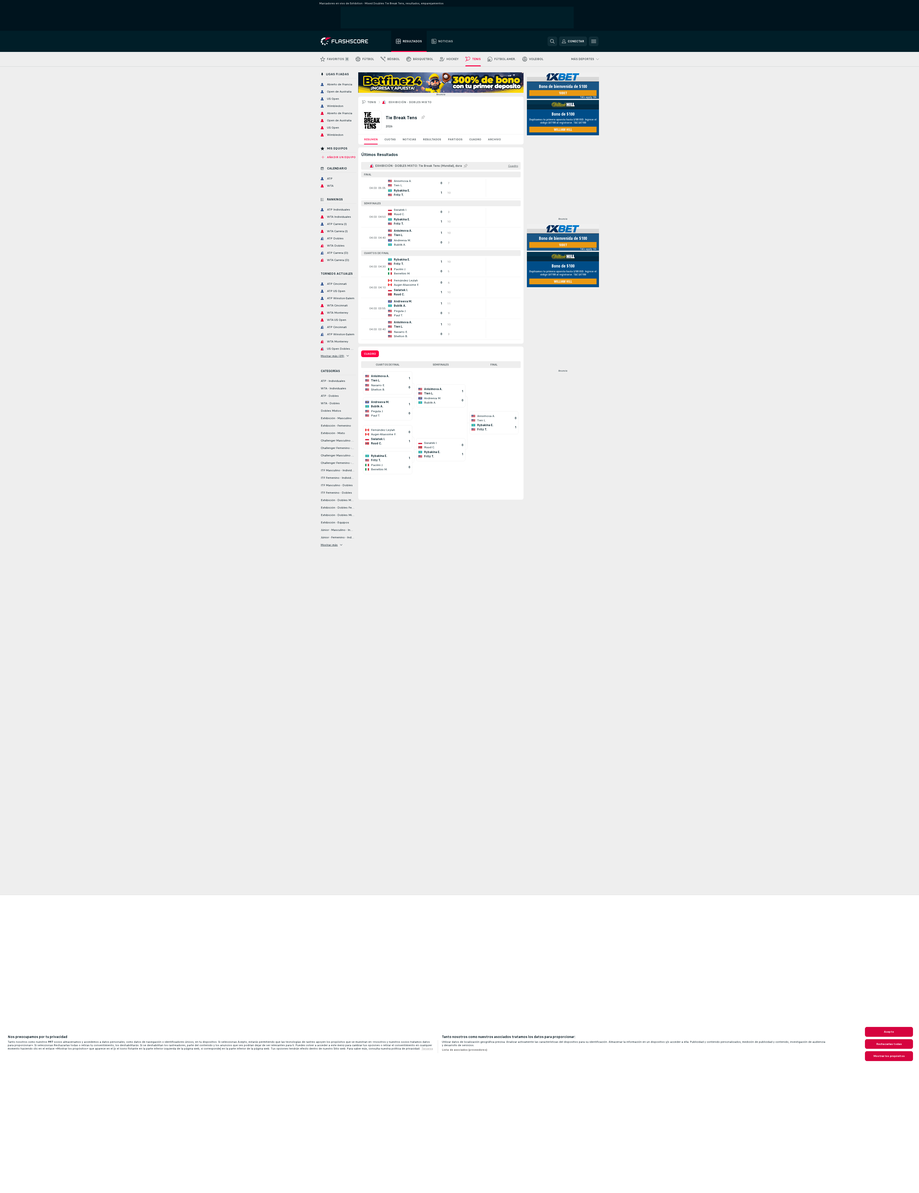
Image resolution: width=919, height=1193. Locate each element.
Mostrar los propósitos (889, 1056)
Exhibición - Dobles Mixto (410, 102)
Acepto (889, 1031)
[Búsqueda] (552, 41)
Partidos (455, 139)
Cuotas (390, 139)
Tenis (371, 102)
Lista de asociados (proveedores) (464, 1049)
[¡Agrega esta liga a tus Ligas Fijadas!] (423, 117)
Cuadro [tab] (370, 353)
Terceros (427, 1048)
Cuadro (475, 139)
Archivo (494, 139)
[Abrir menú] (593, 41)
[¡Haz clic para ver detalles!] (441, 188)
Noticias (409, 139)
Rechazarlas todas (889, 1044)
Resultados (432, 139)
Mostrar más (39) (332, 356)
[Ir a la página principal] (348, 41)
